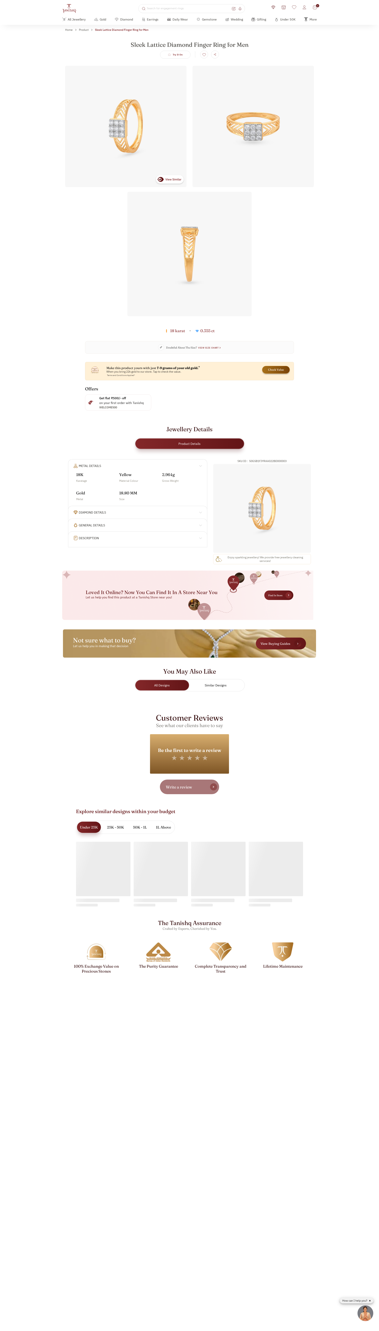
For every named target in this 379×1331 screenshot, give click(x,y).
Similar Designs (216, 685)
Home (69, 30)
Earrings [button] (153, 19)
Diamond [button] (126, 19)
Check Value (276, 369)
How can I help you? (355, 1300)
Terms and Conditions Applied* (121, 375)
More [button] (313, 19)
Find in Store (275, 595)
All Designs (162, 685)
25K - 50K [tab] (115, 827)
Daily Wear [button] (180, 19)
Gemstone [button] (209, 19)
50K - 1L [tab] (140, 827)
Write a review (179, 787)
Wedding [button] (237, 19)
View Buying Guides (275, 644)
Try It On (178, 54)
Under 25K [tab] (89, 827)
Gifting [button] (261, 19)
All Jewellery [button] (77, 19)
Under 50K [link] (288, 19)
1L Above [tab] (163, 827)
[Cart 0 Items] (315, 7)
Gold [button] (103, 19)
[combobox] (189, 8)
